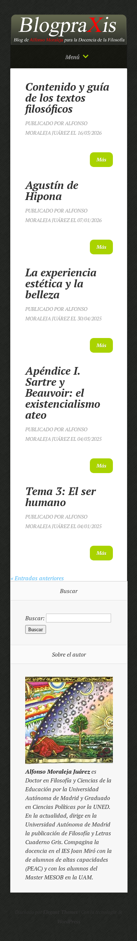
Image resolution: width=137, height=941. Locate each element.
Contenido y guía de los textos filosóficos (67, 97)
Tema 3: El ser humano (60, 496)
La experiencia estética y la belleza (60, 283)
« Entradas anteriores (37, 578)
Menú (72, 56)
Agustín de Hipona (51, 190)
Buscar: (35, 618)
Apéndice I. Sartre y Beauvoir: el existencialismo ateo (62, 392)
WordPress (68, 921)
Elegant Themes (60, 912)
